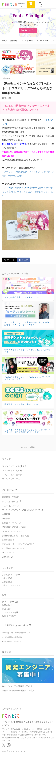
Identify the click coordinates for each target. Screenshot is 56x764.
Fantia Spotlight (28, 15)
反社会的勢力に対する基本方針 (16, 535)
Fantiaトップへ (28, 30)
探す (4, 595)
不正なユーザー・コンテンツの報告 (18, 544)
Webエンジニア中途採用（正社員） (18, 686)
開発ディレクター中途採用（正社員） (19, 690)
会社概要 (6, 514)
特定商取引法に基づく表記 (14, 527)
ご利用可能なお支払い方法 (15, 625)
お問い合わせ (8, 540)
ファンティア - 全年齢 (12, 475)
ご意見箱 (6, 557)
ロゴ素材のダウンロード (13, 548)
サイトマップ (8, 552)
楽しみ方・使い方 (10, 501)
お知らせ (13, 40)
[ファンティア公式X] (3, 746)
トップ (4, 40)
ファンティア (10, 22)
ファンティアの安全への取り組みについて (21, 510)
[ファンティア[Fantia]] (9, 4)
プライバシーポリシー (12, 531)
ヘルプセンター (9, 506)
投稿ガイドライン (10, 523)
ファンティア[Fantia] (17, 751)
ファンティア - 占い (11, 479)
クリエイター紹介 (27, 40)
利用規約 (6, 518)
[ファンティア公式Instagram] (8, 746)
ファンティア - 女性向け (13, 470)
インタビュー (42, 40)
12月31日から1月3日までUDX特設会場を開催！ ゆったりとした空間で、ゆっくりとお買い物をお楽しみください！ (28, 191)
